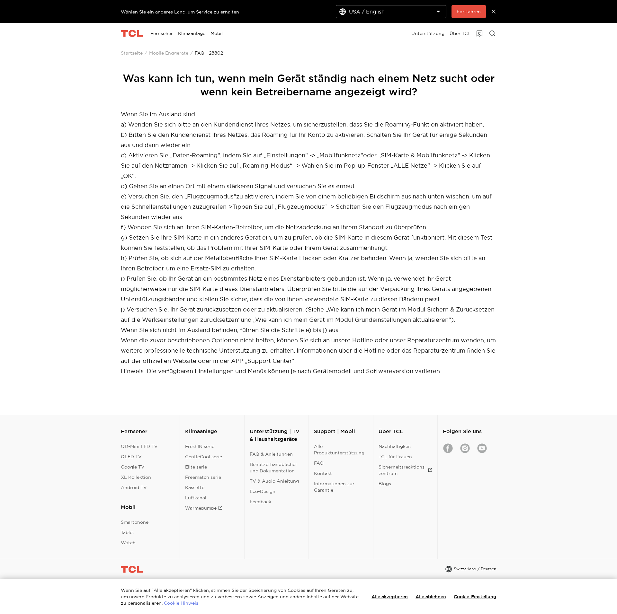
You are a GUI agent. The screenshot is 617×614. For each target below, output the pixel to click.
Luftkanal (195, 498)
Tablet (127, 532)
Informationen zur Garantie (334, 487)
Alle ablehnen (431, 597)
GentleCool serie (203, 457)
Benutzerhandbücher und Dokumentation (273, 467)
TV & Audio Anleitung (274, 481)
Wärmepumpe (201, 508)
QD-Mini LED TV (139, 446)
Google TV (133, 467)
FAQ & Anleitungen (271, 454)
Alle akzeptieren (389, 597)
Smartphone (134, 522)
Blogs (385, 484)
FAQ (319, 463)
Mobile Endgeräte (168, 53)
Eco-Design (262, 491)
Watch (128, 543)
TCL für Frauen (395, 457)
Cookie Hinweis (181, 603)
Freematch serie (203, 477)
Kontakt (323, 473)
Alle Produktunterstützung (339, 449)
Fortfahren (469, 11)
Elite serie (196, 467)
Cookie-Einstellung (475, 597)
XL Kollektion (136, 477)
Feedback (260, 501)
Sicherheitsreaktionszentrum (402, 470)
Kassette (194, 487)
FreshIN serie (199, 446)
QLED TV (131, 457)
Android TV (134, 487)
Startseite (132, 53)
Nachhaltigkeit (395, 446)
